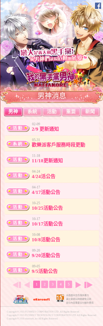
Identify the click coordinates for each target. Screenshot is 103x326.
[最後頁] (90, 285)
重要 (71, 111)
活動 (52, 111)
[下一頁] (78, 285)
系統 (32, 111)
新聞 (90, 111)
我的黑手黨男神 (54, 75)
